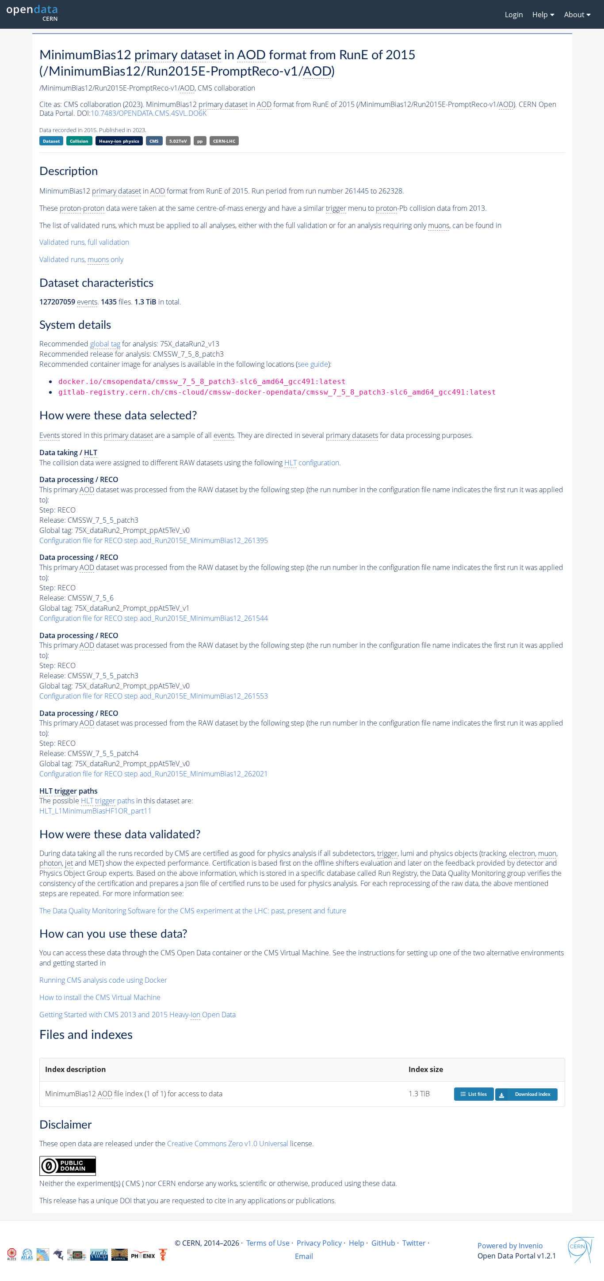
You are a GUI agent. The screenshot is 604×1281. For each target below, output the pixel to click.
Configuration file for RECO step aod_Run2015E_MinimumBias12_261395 (153, 540)
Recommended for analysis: (98, 344)
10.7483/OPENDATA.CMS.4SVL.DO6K (148, 113)
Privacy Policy (319, 1243)
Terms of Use (268, 1243)
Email (304, 1256)
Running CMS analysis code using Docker (103, 980)
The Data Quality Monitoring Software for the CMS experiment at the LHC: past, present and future (192, 911)
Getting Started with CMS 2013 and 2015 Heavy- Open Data (137, 1014)
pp (200, 141)
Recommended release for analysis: (95, 354)
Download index (532, 1094)
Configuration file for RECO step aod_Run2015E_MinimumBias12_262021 (153, 774)
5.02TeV (178, 141)
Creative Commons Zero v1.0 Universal (227, 1143)
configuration (311, 463)
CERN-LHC (224, 141)
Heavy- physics (119, 141)
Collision (79, 141)
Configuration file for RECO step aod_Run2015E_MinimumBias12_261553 (153, 696)
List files (477, 1094)
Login (514, 14)
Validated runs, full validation (84, 242)
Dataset (51, 141)
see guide (313, 364)
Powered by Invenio (510, 1246)
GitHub (383, 1243)
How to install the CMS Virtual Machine (100, 997)
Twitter (414, 1243)
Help (356, 1243)
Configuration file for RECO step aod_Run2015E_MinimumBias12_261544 (153, 618)
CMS (154, 141)
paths (107, 801)
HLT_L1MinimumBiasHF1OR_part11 (95, 811)
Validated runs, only (81, 259)
